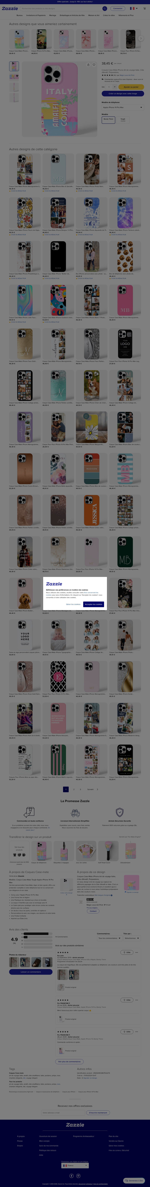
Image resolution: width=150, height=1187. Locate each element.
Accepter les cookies (93, 604)
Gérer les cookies (73, 604)
